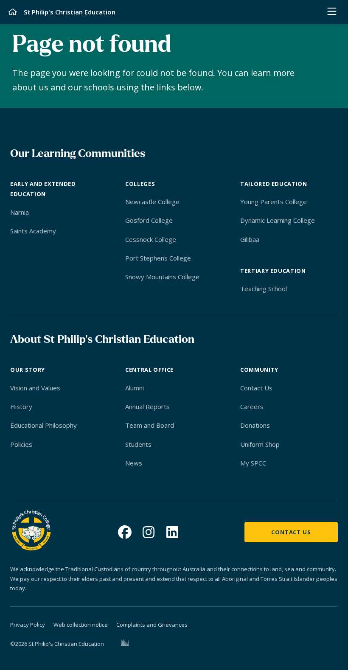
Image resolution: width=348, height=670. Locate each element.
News (133, 463)
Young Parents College (273, 201)
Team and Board (149, 425)
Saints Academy (33, 231)
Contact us (291, 532)
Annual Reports (147, 406)
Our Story (27, 369)
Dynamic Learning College (277, 220)
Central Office (149, 369)
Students (138, 444)
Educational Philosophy (43, 425)
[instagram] (148, 532)
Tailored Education (273, 184)
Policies (21, 444)
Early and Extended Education (43, 189)
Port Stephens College (158, 258)
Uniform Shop (260, 444)
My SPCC (253, 463)
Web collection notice (80, 624)
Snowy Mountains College (162, 276)
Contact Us (256, 388)
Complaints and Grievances (152, 624)
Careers (252, 406)
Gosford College (149, 220)
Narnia (19, 212)
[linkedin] (172, 532)
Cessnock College (150, 239)
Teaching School (263, 288)
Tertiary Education (273, 271)
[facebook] (125, 532)
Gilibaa (249, 239)
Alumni (134, 388)
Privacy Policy (27, 624)
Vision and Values (35, 388)
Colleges (140, 184)
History (21, 406)
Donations (255, 425)
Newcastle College (152, 201)
